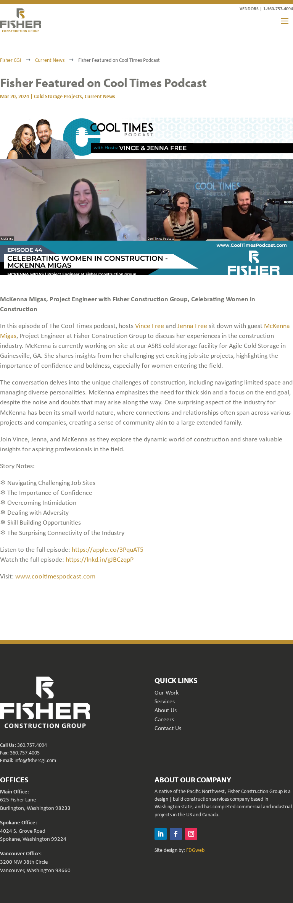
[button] (285, 21)
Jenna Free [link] (192, 325)
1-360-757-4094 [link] (278, 9)
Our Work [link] (167, 692)
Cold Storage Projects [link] (58, 96)
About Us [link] (166, 710)
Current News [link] (100, 96)
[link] (20, 20)
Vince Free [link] (149, 325)
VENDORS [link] (249, 9)
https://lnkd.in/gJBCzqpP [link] (100, 559)
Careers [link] (164, 719)
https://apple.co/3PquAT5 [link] (107, 549)
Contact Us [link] (168, 728)
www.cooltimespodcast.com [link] (55, 576)
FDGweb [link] (195, 849)
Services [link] (165, 701)
